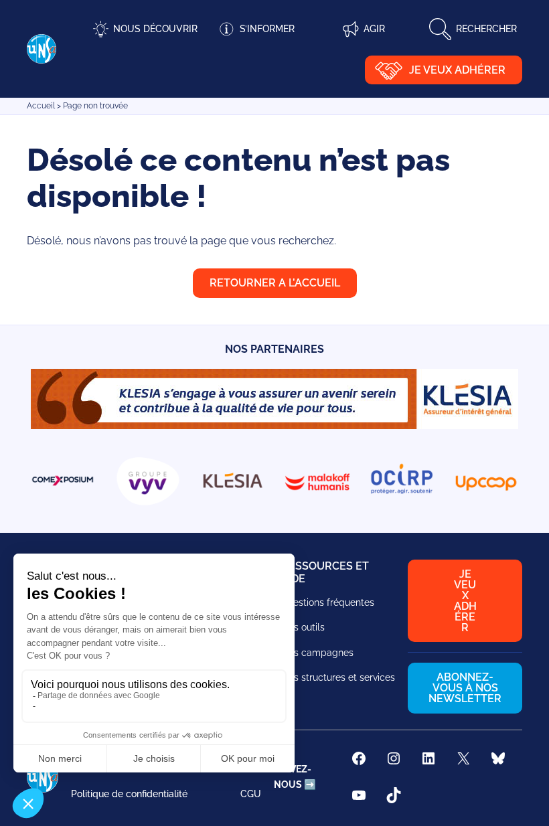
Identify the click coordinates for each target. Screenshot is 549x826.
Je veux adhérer (457, 70)
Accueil (41, 105)
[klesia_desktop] (274, 425)
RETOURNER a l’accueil (275, 282)
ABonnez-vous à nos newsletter (464, 688)
